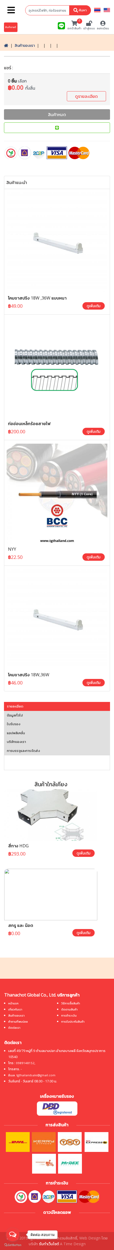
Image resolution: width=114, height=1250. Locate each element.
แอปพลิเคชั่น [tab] (16, 732)
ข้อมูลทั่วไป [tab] (15, 715)
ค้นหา (82, 10)
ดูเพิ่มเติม (93, 306)
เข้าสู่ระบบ (89, 28)
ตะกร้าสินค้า (74, 25)
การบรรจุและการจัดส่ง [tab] (23, 750)
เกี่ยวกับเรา (15, 1009)
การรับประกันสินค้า (73, 1021)
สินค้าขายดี (10, 27)
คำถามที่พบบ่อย (18, 1021)
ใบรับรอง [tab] (13, 723)
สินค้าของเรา (25, 45)
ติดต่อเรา (14, 1028)
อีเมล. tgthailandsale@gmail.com (31, 1075)
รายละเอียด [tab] (15, 706)
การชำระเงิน (69, 1015)
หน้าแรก (13, 1003)
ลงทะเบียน (103, 28)
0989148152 (25, 1063)
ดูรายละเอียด (86, 96)
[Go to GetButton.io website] (12, 1244)
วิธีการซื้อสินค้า (70, 1003)
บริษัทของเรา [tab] (16, 741)
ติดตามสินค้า (69, 1009)
